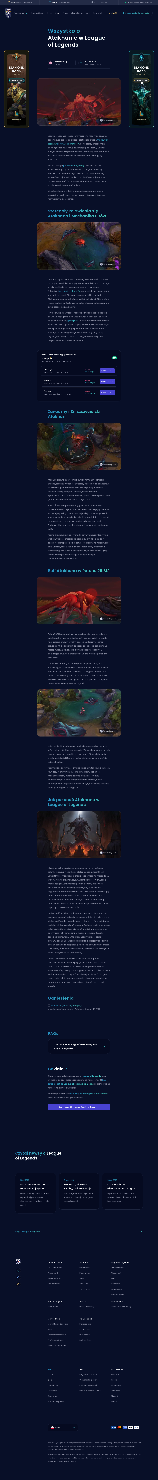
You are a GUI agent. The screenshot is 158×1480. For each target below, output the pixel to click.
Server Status (54, 1283)
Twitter (114, 1401)
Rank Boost (84, 1267)
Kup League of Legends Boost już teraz (77, 1107)
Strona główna (37, 13)
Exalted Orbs (85, 1340)
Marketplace (85, 1324)
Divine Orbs (84, 1334)
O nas (49, 13)
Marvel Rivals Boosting (58, 1324)
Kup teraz (107, 371)
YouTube (115, 1374)
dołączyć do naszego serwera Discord (89, 1093)
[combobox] (63, 1427)
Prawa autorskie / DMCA (90, 1390)
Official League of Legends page (66, 1005)
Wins (81, 1278)
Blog (57, 13)
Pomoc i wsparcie (56, 1401)
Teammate (84, 1289)
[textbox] (63, 1427)
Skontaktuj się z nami (80, 13)
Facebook (115, 1390)
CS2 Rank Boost (55, 1267)
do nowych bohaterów (68, 143)
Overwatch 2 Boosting (121, 1306)
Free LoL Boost (117, 1294)
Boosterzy (52, 1396)
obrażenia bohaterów (70, 291)
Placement (53, 1273)
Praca (65, 13)
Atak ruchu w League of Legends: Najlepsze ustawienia (34, 1186)
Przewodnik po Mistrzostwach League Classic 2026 (121, 1186)
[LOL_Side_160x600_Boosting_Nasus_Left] (16, 127)
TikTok (114, 1380)
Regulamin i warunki (88, 1374)
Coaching (83, 1283)
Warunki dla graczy (88, 1380)
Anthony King (61, 62)
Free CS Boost (54, 1278)
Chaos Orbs (84, 1329)
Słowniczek (97, 13)
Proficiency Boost (56, 1340)
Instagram (116, 1385)
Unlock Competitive (57, 1334)
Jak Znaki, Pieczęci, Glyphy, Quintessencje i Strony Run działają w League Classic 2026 (78, 1186)
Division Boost (117, 1267)
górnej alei (72, 320)
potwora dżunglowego (74, 165)
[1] (67, 135)
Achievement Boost (57, 1345)
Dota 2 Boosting (86, 1306)
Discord (114, 1396)
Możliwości (52, 1390)
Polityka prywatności (88, 1385)
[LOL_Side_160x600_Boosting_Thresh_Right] (141, 127)
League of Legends (91, 1076)
